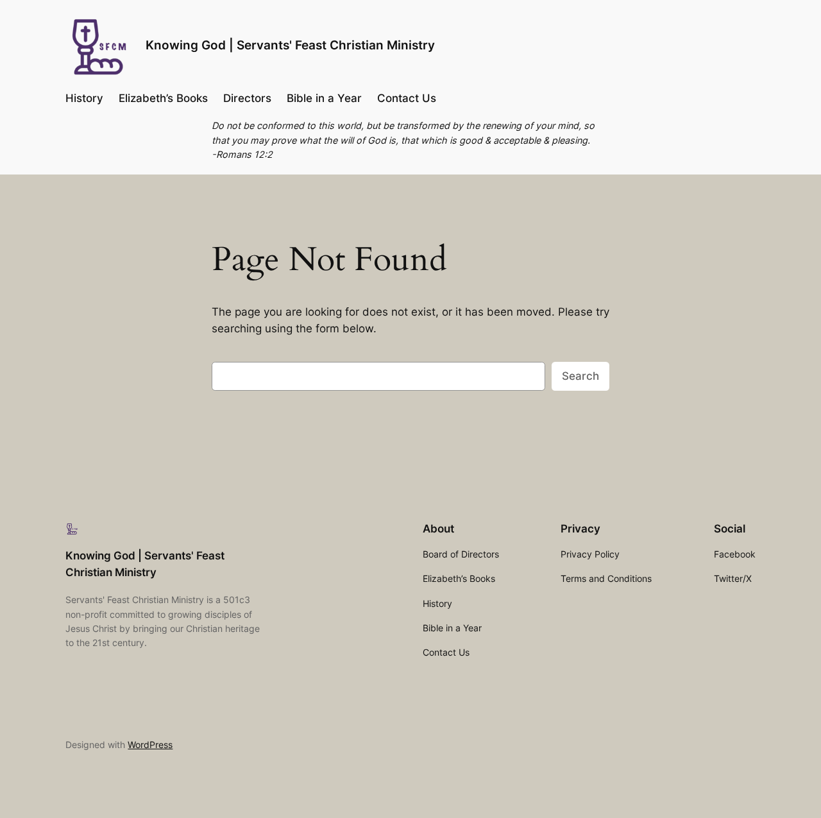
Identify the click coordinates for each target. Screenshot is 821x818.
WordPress (150, 744)
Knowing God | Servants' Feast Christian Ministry (290, 45)
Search (580, 376)
